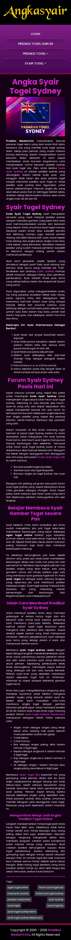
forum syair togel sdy (51, 887)
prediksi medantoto (19, 899)
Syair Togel (34, 63)
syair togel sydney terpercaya (25, 917)
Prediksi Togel (34, 53)
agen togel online (18, 887)
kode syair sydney (18, 893)
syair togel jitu (55, 905)
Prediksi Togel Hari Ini (35, 44)
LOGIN (35, 34)
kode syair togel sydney (49, 893)
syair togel (14, 905)
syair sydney (56, 899)
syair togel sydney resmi (22, 911)
